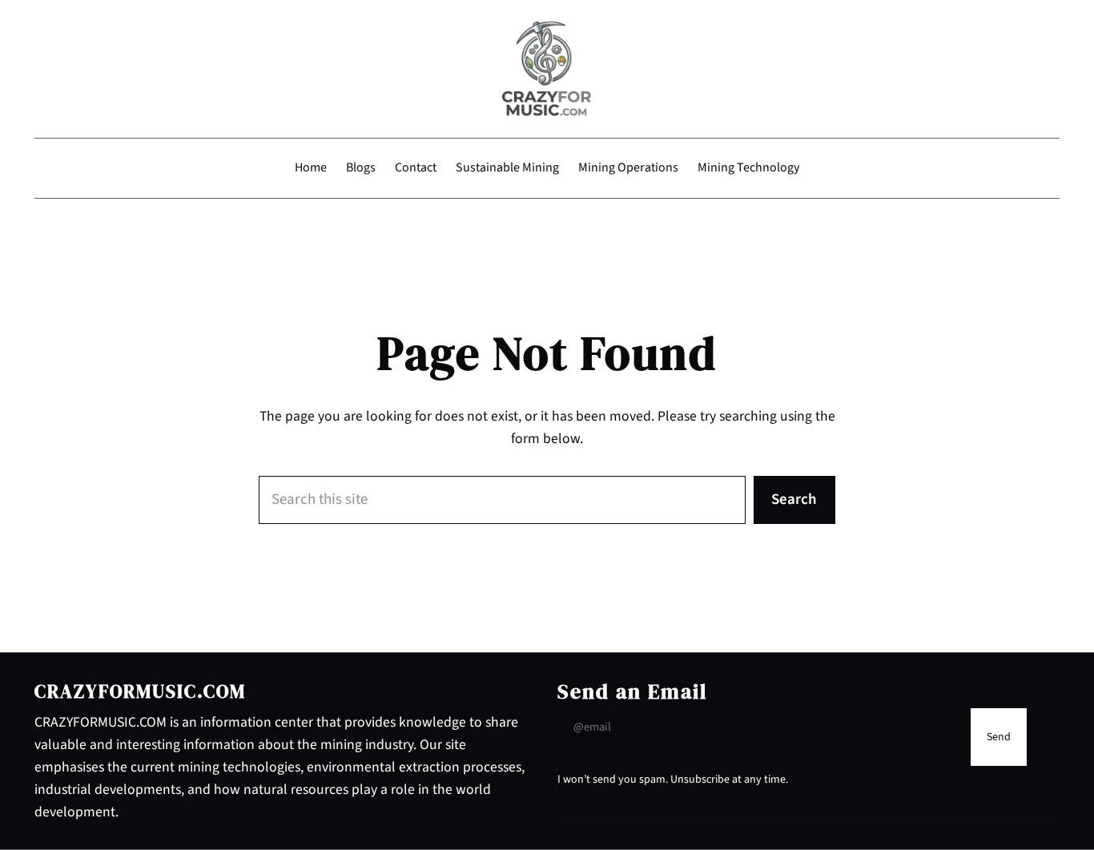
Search (794, 499)
